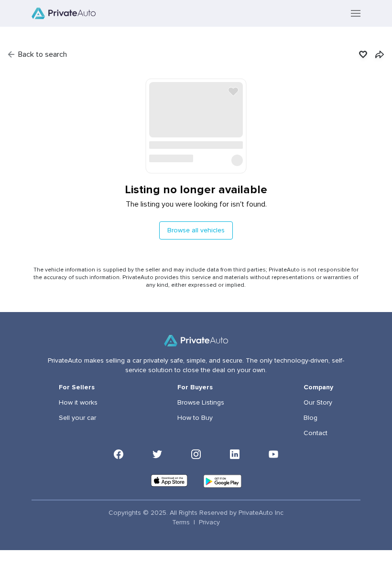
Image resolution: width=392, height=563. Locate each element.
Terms (181, 522)
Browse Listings (200, 402)
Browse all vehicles (196, 230)
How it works (78, 402)
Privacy (209, 522)
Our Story (318, 402)
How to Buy (195, 418)
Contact (315, 433)
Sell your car (77, 418)
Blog (310, 418)
